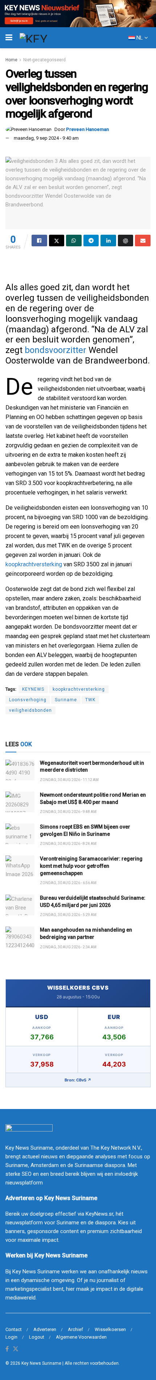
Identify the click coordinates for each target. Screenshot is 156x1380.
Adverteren (44, 1329)
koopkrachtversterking (33, 564)
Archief (75, 1329)
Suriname (66, 699)
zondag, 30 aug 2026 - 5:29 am (68, 915)
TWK (90, 699)
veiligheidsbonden (30, 710)
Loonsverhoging (27, 699)
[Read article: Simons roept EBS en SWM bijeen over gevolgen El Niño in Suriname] (19, 834)
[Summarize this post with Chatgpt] (126, 240)
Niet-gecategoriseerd (44, 59)
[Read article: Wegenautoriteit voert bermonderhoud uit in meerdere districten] (19, 770)
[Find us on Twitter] (16, 1349)
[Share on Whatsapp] (74, 240)
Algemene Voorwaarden (81, 1337)
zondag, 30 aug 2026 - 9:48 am (68, 812)
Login (11, 1337)
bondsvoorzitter (55, 350)
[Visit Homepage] (47, 37)
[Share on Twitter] (57, 240)
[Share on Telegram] (91, 240)
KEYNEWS (33, 689)
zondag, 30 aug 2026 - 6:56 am (68, 883)
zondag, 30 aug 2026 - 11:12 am (69, 780)
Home (11, 59)
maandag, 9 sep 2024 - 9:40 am (46, 138)
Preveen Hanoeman (87, 129)
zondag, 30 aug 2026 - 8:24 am (68, 844)
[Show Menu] (8, 37)
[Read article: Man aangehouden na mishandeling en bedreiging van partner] (19, 937)
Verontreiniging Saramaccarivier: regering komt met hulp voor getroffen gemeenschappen (91, 866)
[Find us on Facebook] (7, 1349)
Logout (36, 1337)
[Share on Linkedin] (108, 240)
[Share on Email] (143, 240)
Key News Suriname (41, 1363)
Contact (13, 1329)
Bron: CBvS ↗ (78, 1080)
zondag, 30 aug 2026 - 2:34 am (68, 947)
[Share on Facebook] (39, 240)
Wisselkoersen (110, 1329)
